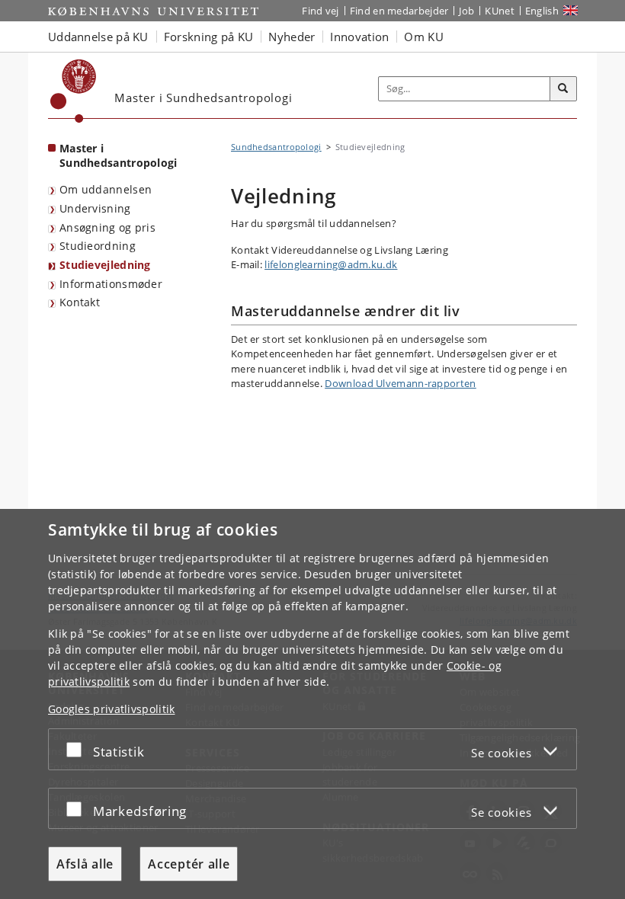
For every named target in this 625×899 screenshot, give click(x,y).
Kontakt (79, 302)
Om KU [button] (424, 36)
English (542, 11)
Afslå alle (85, 864)
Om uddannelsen (105, 189)
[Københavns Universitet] (73, 91)
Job (466, 11)
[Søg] (563, 89)
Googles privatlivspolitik (111, 709)
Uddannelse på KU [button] (98, 36)
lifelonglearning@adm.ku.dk (330, 264)
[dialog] (312, 704)
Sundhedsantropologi (276, 146)
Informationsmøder (110, 284)
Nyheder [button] (291, 36)
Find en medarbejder (399, 11)
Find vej (320, 11)
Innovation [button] (359, 36)
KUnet (499, 11)
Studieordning (97, 245)
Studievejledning (105, 265)
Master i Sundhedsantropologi (118, 155)
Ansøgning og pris (107, 227)
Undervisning (95, 208)
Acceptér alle (188, 864)
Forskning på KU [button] (209, 36)
